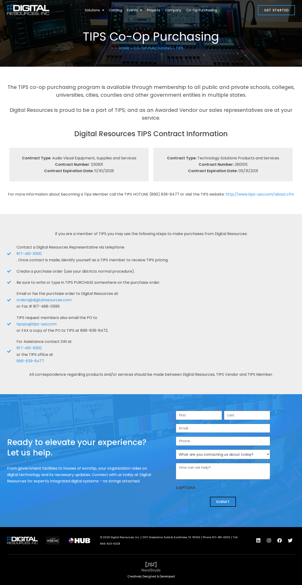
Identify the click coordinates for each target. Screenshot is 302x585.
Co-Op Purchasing (201, 10)
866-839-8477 (30, 361)
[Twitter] (290, 540)
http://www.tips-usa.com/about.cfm (260, 194)
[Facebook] (279, 540)
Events (132, 10)
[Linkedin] (258, 540)
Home (124, 48)
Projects (153, 10)
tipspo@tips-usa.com (37, 324)
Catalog (115, 10)
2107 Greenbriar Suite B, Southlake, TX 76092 (171, 537)
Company (173, 10)
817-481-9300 (29, 253)
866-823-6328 (110, 544)
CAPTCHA (185, 488)
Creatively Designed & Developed (151, 576)
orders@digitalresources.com (44, 300)
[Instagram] (269, 540)
